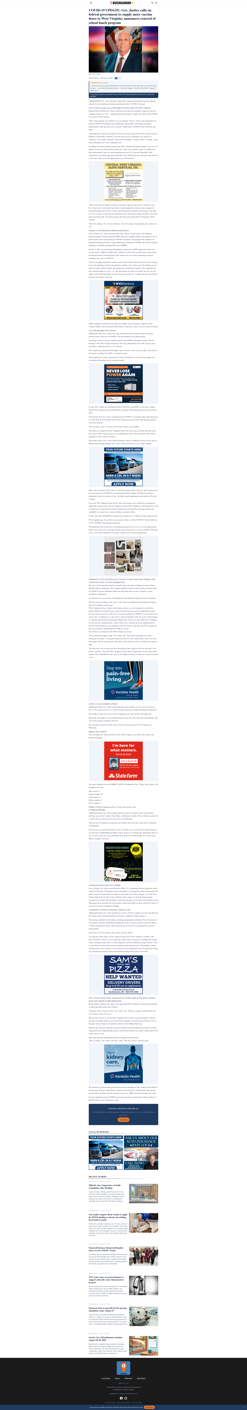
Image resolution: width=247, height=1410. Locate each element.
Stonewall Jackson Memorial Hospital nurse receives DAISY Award (106, 1249)
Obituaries (128, 1378)
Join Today (149, 1407)
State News (141, 1378)
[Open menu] (91, 3)
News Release (93, 1181)
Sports (117, 1378)
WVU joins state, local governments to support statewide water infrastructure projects (106, 1279)
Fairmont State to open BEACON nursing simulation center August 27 (108, 1309)
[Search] (156, 3)
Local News (106, 1378)
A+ (119, 78)
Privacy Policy (110, 1403)
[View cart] (152, 3)
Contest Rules (137, 1403)
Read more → (94, 90)
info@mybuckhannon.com (127, 1394)
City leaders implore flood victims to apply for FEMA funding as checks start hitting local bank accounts (108, 1217)
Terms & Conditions (123, 1403)
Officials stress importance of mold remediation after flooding (104, 1186)
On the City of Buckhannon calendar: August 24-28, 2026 (106, 1339)
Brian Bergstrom (94, 1210)
